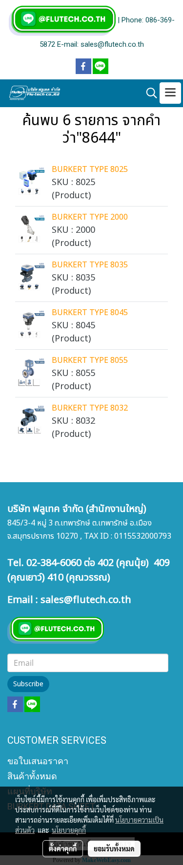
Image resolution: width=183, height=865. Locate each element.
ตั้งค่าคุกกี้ (63, 848)
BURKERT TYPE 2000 (90, 217)
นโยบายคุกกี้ (69, 830)
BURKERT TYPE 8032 (90, 408)
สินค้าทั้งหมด (32, 776)
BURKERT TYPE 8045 (90, 313)
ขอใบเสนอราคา (37, 761)
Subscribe (28, 684)
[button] (148, 93)
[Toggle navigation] (170, 93)
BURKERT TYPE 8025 (90, 169)
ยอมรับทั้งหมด (114, 848)
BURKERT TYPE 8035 (90, 265)
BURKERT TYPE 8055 (90, 360)
